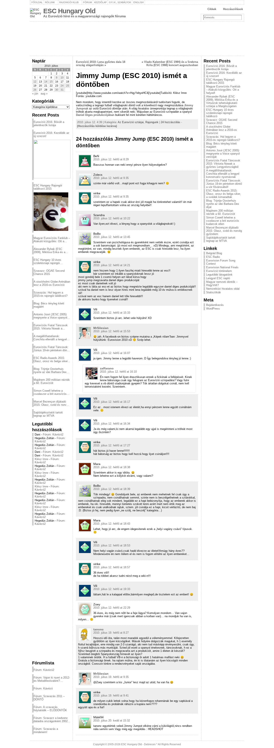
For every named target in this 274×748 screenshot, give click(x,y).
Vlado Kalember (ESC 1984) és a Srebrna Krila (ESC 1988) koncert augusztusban (171, 63)
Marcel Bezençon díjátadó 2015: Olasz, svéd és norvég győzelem (51, 403)
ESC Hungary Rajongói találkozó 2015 (48, 187)
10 (62, 77)
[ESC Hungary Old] (137, 39)
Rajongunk (151, 122)
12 (34, 81)
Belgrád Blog (214, 253)
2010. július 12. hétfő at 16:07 (111, 353)
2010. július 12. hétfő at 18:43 (111, 523)
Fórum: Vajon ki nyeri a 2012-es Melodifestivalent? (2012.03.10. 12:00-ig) (52, 679)
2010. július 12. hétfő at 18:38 (111, 467)
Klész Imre (41, 459)
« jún (35, 93)
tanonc (98, 629)
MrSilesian (101, 328)
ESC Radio (213, 256)
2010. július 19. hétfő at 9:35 (111, 677)
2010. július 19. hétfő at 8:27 (111, 632)
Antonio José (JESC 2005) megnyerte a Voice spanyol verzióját (50, 316)
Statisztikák (213, 292)
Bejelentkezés (215, 305)
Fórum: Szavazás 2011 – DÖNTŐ (49, 698)
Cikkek (211, 9)
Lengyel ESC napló (218, 278)
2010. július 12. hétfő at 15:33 (111, 312)
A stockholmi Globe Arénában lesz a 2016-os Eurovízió (52, 283)
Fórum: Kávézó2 (53, 434)
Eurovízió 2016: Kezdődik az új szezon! (51, 134)
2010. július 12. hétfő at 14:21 (111, 265)
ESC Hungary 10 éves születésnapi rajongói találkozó (47, 261)
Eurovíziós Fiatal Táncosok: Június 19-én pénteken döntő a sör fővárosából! (51, 348)
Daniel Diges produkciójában (95, 115)
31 (62, 90)
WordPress (213, 308)
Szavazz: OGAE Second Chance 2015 (49, 272)
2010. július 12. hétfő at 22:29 (111, 607)
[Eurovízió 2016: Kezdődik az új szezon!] (52, 159)
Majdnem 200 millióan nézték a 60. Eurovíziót (52, 381)
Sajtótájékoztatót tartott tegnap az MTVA (48, 414)
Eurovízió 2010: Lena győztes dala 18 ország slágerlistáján (100, 63)
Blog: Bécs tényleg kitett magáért (49, 305)
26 (34, 90)
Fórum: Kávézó (43, 688)
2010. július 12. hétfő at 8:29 (111, 159)
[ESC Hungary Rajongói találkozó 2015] (51, 211)
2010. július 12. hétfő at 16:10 (118, 371)
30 (56, 90)
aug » (44, 93)
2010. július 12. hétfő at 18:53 (111, 545)
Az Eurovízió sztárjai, (131, 122)
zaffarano (107, 368)
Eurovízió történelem (219, 271)
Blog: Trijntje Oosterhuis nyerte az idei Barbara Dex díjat (50, 370)
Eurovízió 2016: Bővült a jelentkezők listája (49, 123)
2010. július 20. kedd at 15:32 (111, 720)
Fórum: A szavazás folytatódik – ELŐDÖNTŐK (50, 708)
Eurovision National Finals (222, 267)
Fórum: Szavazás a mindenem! (46, 730)
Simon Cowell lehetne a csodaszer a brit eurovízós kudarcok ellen (50, 392)
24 (62, 85)
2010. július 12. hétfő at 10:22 (111, 218)
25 (67, 85)
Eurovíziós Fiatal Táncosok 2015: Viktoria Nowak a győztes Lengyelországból (51, 327)
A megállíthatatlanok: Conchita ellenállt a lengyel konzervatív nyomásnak (50, 338)
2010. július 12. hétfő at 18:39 (111, 489)
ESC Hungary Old (69, 11)
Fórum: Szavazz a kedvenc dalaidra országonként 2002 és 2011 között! (51, 719)
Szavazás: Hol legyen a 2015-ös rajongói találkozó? (50, 294)
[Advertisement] (51, 593)
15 (51, 81)
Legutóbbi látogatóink (219, 274)
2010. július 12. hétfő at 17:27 (111, 445)
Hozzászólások (233, 9)
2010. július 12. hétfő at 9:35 (111, 178)
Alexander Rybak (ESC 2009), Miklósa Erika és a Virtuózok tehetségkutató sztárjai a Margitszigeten (49, 250)
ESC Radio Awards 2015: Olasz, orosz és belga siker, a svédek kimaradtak (51, 359)
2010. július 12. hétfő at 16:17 (111, 401)
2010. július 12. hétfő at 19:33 (111, 589)
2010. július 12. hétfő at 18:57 (111, 567)
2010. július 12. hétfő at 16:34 (111, 423)
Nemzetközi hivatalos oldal (223, 288)
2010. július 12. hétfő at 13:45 (111, 237)
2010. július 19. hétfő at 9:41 (111, 695)
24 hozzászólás (170, 122)
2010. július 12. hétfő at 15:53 (111, 331)
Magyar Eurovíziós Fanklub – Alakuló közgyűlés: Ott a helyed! (52, 239)
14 (45, 81)
